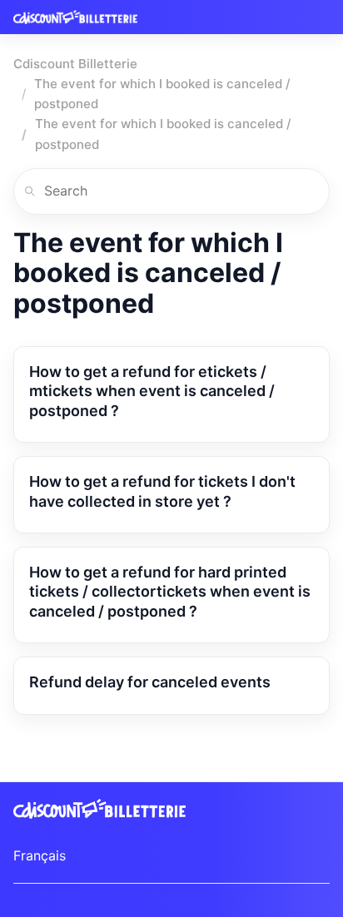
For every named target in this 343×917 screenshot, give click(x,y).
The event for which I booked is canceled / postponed (162, 94)
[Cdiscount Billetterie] (75, 17)
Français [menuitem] (39, 855)
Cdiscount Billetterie (75, 64)
